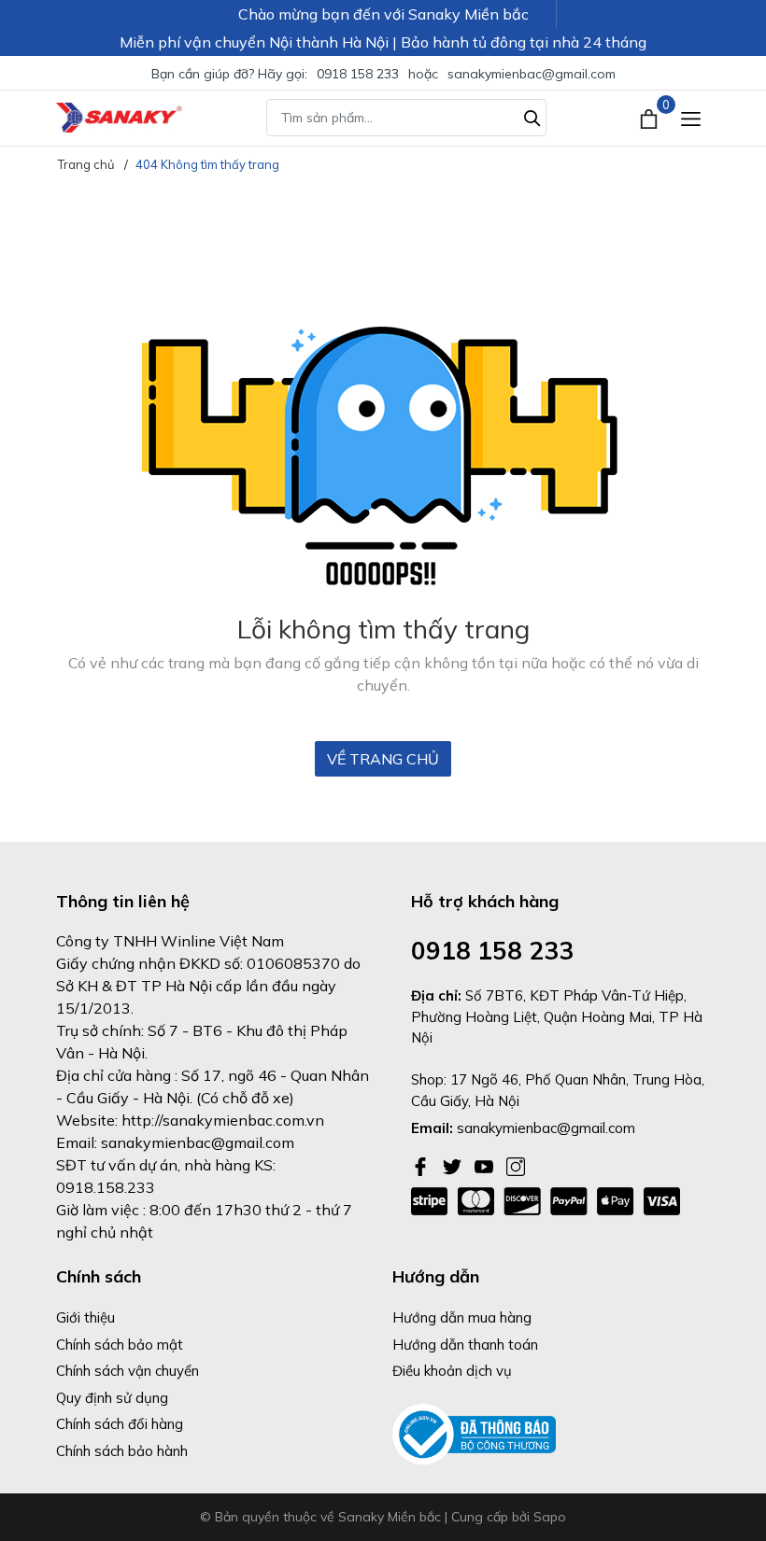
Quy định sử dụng (112, 1398)
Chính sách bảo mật (119, 1344)
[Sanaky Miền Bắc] (119, 118)
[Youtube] (486, 1165)
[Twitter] (454, 1165)
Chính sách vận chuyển (127, 1371)
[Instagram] (515, 1165)
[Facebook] (422, 1165)
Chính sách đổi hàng (119, 1424)
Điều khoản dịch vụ (452, 1371)
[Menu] (691, 118)
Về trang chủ (383, 758)
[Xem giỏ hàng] (650, 117)
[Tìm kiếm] (532, 115)
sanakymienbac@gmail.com (531, 73)
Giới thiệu (85, 1317)
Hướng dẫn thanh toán (465, 1344)
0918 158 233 (358, 73)
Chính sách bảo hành (122, 1451)
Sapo (549, 1516)
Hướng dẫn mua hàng (462, 1317)
